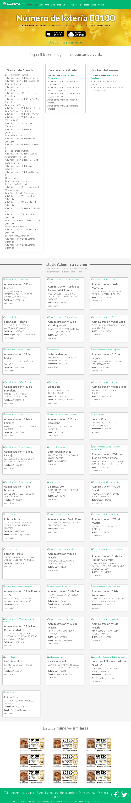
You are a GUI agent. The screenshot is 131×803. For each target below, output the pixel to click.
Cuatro (66, 4)
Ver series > (9, 303)
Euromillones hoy (47, 792)
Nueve (101, 4)
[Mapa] (17, 279)
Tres (59, 4)
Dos (53, 4)
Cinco (74, 4)
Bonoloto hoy (68, 792)
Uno (47, 4)
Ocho (93, 4)
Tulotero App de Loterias (19, 792)
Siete (86, 4)
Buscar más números (65, 42)
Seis (80, 4)
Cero (41, 4)
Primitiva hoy (87, 792)
